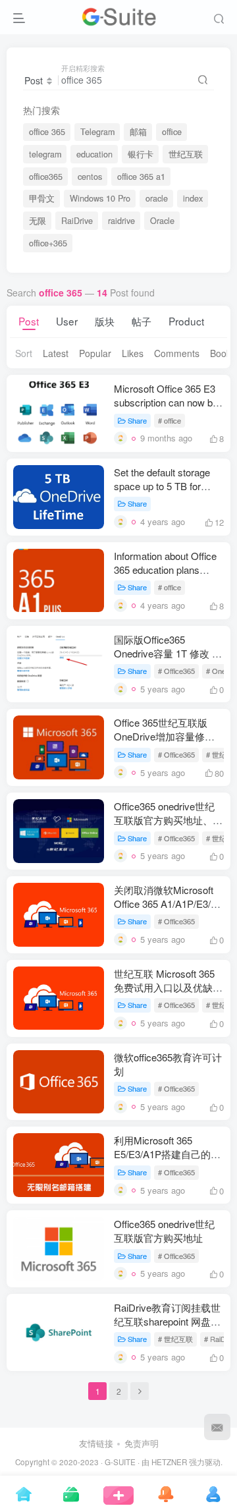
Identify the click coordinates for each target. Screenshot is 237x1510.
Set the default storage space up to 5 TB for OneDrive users (162, 486)
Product (186, 321)
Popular (95, 353)
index (193, 198)
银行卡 (140, 154)
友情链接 (96, 1443)
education (94, 154)
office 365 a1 (141, 176)
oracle (156, 198)
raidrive (121, 221)
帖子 (141, 321)
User (67, 321)
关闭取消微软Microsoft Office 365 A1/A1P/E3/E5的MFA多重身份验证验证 (168, 903)
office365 (46, 176)
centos (90, 176)
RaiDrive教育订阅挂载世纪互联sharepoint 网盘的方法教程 (167, 1321)
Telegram (97, 132)
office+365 (48, 243)
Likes (133, 353)
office (172, 132)
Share (137, 420)
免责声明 (141, 1443)
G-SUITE (120, 1462)
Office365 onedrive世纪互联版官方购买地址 (164, 1230)
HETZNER (169, 1462)
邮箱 (138, 132)
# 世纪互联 (175, 1338)
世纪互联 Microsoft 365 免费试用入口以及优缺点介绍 (168, 987)
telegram (45, 154)
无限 (37, 221)
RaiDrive (77, 221)
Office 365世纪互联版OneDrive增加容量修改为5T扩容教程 (164, 736)
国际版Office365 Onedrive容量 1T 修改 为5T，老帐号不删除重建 (168, 653)
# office (169, 420)
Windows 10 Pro (100, 198)
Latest (55, 353)
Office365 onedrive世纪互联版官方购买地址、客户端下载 (168, 820)
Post (28, 321)
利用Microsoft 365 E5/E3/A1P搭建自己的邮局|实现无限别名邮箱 (167, 1154)
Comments (176, 353)
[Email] (217, 1427)
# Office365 (176, 670)
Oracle (162, 221)
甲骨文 (42, 198)
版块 (105, 321)
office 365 (47, 132)
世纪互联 (186, 154)
